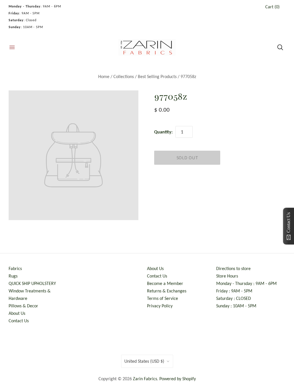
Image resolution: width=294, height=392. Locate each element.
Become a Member (165, 283)
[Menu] (12, 47)
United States (144, 361)
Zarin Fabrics (145, 378)
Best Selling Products (157, 76)
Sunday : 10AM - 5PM (236, 305)
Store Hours (227, 276)
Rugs (13, 276)
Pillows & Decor (23, 305)
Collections (123, 76)
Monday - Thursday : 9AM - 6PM (246, 283)
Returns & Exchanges (166, 291)
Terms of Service (162, 298)
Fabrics (15, 268)
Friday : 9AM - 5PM (234, 291)
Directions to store (233, 268)
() (272, 6)
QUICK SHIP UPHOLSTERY (32, 283)
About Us (17, 313)
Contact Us (19, 320)
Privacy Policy (160, 305)
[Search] (280, 47)
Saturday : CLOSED (233, 298)
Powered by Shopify (177, 378)
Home (103, 76)
